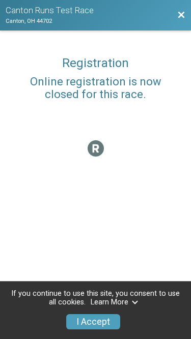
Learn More (109, 302)
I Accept (93, 322)
